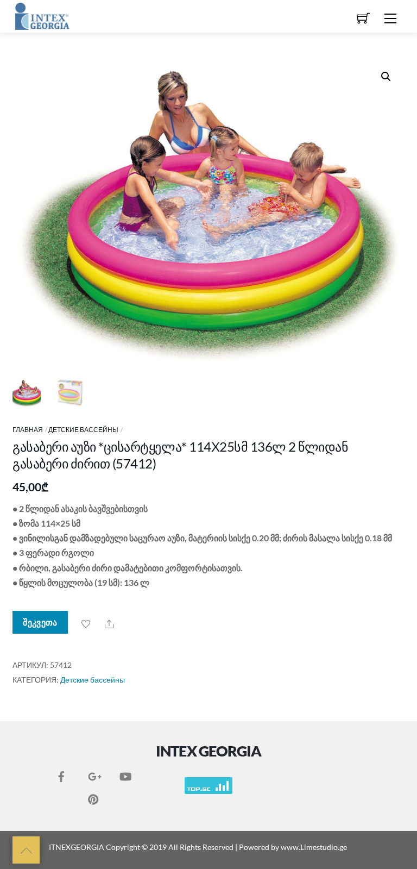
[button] (386, 76)
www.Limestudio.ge (314, 847)
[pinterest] (93, 797)
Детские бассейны (83, 430)
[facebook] (61, 774)
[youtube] (124, 774)
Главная (27, 430)
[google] (93, 774)
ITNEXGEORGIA (76, 847)
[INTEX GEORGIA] (42, 15)
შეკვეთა (40, 622)
